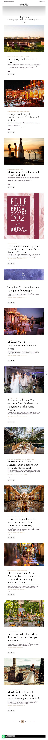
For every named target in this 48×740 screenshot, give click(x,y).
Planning (9, 56)
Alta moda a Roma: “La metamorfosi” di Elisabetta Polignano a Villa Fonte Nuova (23, 405)
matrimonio (10, 169)
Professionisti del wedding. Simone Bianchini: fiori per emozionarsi (23, 637)
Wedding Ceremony (21, 459)
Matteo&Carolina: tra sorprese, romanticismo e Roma (22, 345)
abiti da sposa (11, 398)
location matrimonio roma (13, 111)
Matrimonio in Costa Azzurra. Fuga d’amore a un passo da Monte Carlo (23, 464)
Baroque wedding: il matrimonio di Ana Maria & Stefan (23, 117)
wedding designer (15, 56)
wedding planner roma (24, 111)
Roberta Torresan (16, 69)
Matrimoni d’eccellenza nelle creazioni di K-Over (24, 173)
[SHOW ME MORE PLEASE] (9, 71)
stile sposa (16, 398)
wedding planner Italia (24, 56)
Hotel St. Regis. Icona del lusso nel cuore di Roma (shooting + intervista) (22, 522)
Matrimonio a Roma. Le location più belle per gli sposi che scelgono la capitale (24, 695)
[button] (4, 736)
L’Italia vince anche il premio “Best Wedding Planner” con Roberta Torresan (24, 249)
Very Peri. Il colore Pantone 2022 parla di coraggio (23, 289)
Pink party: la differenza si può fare (22, 60)
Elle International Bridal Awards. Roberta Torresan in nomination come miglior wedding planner (24, 577)
